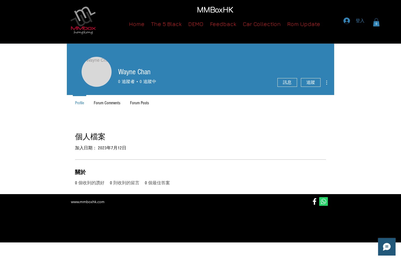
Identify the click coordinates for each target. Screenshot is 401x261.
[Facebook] (314, 201)
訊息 (287, 82)
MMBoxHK (215, 9)
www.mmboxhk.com (87, 201)
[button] (376, 22)
